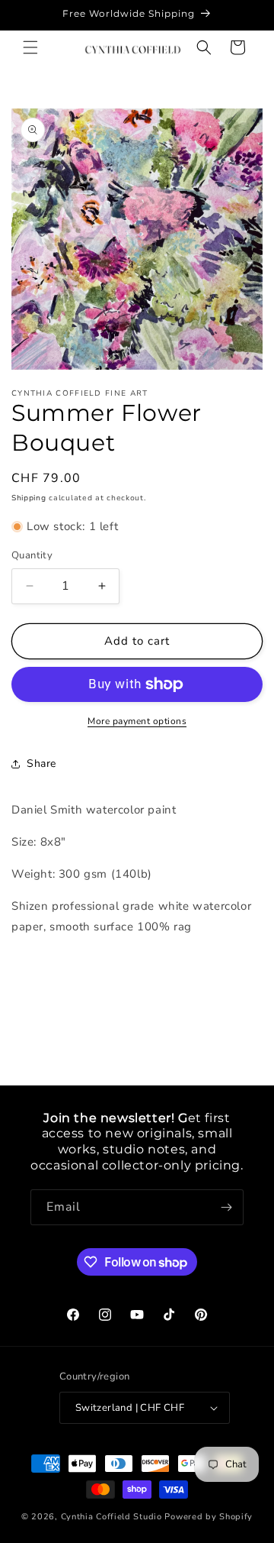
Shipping (28, 498)
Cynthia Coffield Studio (111, 1516)
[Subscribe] (226, 1207)
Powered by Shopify (208, 1516)
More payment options (137, 721)
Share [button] (41, 763)
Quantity (32, 555)
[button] (30, 47)
